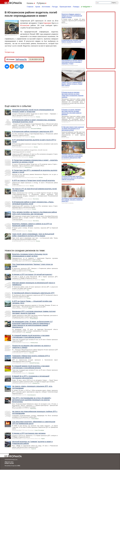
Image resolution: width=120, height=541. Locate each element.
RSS (19, 465)
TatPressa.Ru (21, 59)
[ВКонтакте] (7, 66)
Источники (46, 7)
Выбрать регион (9, 463)
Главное (30, 7)
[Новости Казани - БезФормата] (11, 2)
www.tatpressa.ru (12, 35)
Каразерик (47, 23)
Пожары (76, 7)
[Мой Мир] (21, 66)
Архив (37, 7)
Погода (55, 7)
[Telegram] (16, 66)
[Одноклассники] (12, 66)
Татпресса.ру (9, 52)
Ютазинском (24, 25)
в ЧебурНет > (86, 7)
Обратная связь (9, 462)
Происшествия (65, 7)
